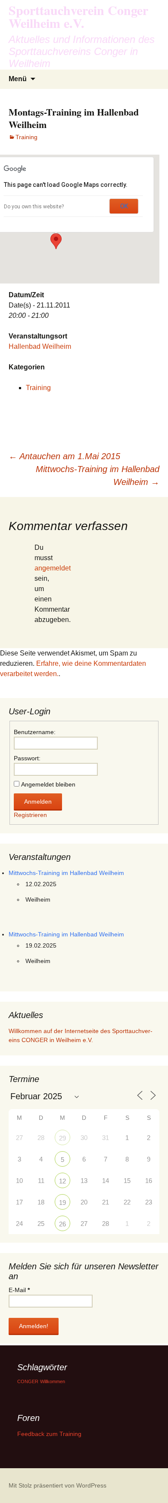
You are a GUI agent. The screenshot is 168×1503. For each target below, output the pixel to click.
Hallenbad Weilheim (40, 346)
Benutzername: (35, 732)
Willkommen (52, 1381)
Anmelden (38, 801)
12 (62, 1181)
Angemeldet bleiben (48, 784)
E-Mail (19, 1290)
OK (124, 206)
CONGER (27, 1381)
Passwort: (27, 758)
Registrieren (30, 814)
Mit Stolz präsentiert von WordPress (57, 1485)
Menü (18, 78)
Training (26, 137)
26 (62, 1224)
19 (62, 1202)
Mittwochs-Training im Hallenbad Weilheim (97, 475)
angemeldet (52, 568)
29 (62, 1138)
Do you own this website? (34, 207)
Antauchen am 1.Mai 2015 (64, 456)
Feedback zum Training (49, 1433)
